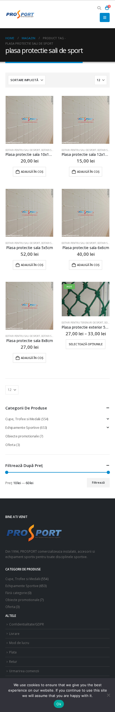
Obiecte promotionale (22, 436)
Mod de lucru (19, 643)
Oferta (10, 444)
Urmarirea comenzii (24, 671)
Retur (13, 661)
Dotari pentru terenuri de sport (82, 322)
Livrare (14, 633)
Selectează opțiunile (86, 344)
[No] (108, 695)
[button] (99, 8)
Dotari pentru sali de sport (22, 150)
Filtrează (98, 482)
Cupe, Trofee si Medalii (22, 418)
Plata (13, 652)
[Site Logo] (20, 14)
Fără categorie (16, 593)
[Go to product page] (29, 120)
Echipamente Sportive (22, 427)
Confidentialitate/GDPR (26, 624)
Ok (58, 704)
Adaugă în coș (32, 172)
